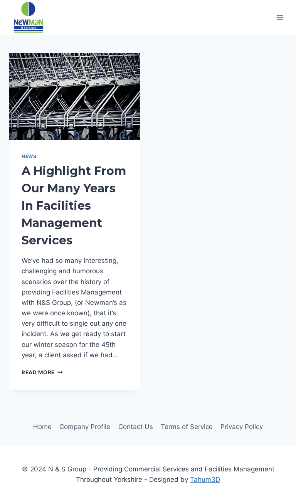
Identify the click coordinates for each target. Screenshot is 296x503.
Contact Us (135, 427)
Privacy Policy (241, 427)
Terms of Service (187, 427)
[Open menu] (279, 17)
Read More (42, 372)
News (29, 156)
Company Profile (84, 427)
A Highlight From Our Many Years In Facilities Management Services (74, 205)
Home (42, 427)
